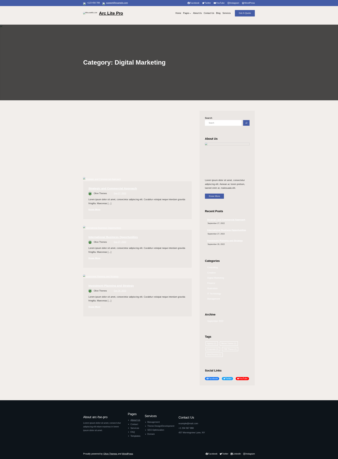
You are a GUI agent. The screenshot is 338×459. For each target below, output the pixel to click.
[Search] (246, 123)
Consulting (212, 267)
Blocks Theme (228, 343)
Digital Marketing (215, 278)
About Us (135, 420)
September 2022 (215, 321)
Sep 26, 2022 (120, 291)
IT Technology (214, 293)
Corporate (213, 349)
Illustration (212, 288)
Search (208, 118)
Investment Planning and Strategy (111, 285)
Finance (211, 283)
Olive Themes (110, 454)
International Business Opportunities (113, 237)
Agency (211, 343)
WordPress (127, 454)
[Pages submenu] (190, 13)
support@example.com (117, 3)
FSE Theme (230, 349)
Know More (94, 209)
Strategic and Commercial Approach (112, 188)
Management (213, 299)
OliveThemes (214, 355)
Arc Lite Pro (111, 13)
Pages (186, 13)
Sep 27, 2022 (120, 193)
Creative (211, 272)
